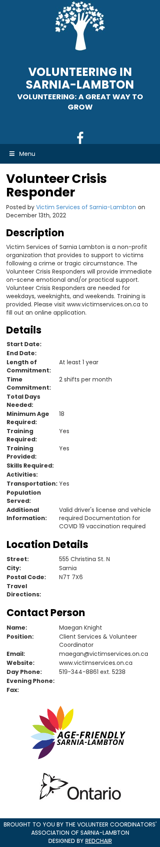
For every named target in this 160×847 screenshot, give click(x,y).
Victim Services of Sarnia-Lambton (86, 207)
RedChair (98, 841)
